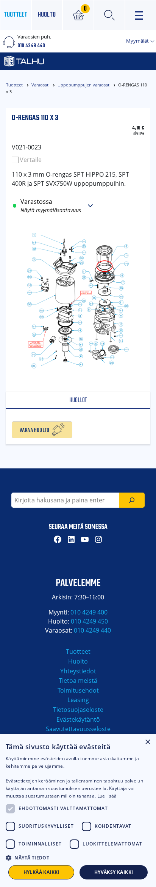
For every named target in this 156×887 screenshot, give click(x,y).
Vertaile (31, 160)
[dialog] (78, 810)
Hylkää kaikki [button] (41, 872)
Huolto (47, 15)
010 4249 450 (89, 621)
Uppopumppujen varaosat (83, 85)
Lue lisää (107, 796)
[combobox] (65, 500)
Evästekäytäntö (78, 719)
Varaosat (39, 85)
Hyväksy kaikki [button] (113, 872)
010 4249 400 (89, 612)
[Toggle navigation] (140, 15)
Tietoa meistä (78, 680)
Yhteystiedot (78, 671)
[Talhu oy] (54, 61)
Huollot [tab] (78, 400)
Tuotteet (15, 15)
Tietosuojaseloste (78, 709)
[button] (78, 857)
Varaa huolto (35, 429)
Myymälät (138, 40)
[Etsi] (132, 500)
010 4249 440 (31, 46)
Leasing (78, 700)
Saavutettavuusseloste (78, 729)
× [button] (147, 742)
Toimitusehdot (78, 690)
